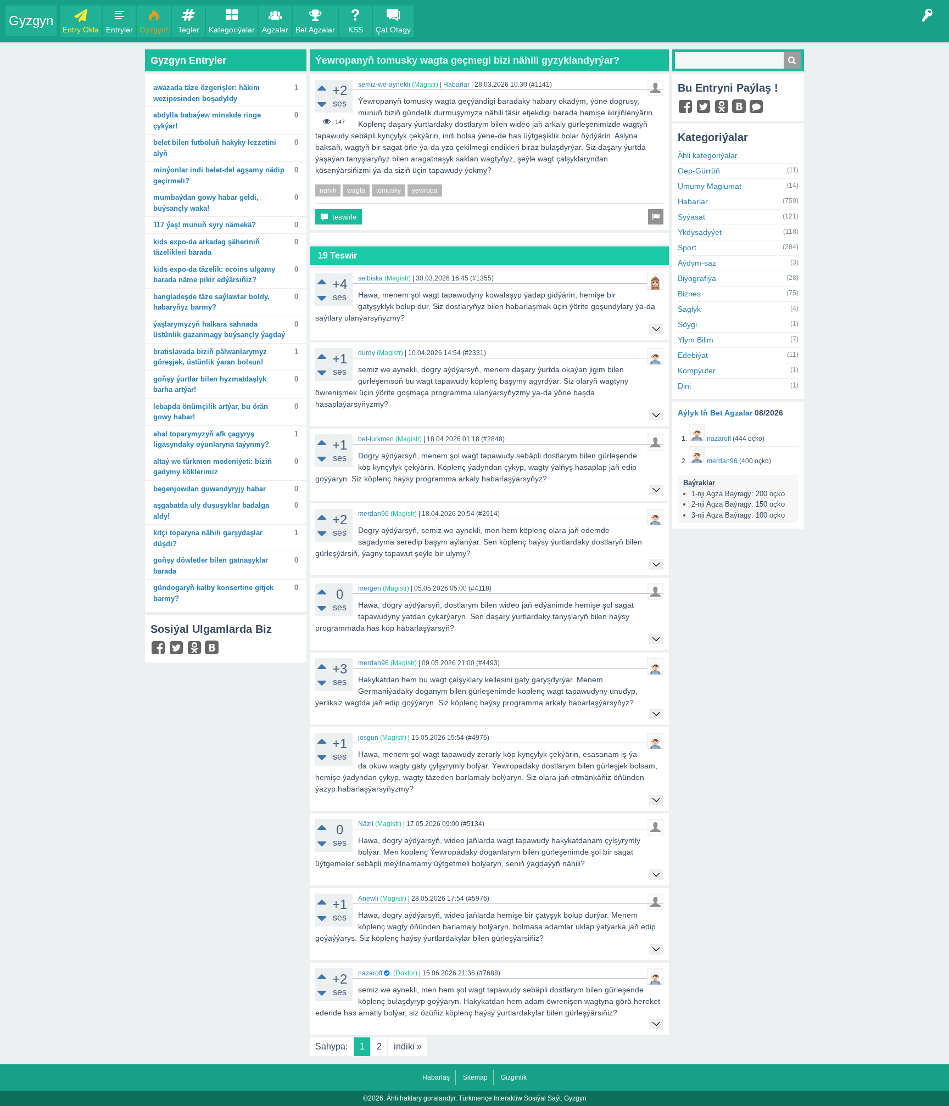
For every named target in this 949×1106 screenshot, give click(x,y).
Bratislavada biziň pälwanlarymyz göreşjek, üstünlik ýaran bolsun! (210, 357)
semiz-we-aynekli (384, 84)
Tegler (188, 29)
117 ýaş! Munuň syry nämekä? (204, 225)
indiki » (408, 1046)
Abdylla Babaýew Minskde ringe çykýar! (207, 120)
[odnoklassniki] (196, 650)
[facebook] (159, 650)
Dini (684, 385)
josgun (368, 738)
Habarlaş (436, 1077)
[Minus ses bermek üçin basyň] (321, 104)
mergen (369, 588)
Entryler (119, 29)
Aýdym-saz (697, 263)
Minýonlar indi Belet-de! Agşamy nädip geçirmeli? (218, 175)
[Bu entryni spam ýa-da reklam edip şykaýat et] (655, 216)
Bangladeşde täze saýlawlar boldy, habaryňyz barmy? (211, 302)
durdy (366, 353)
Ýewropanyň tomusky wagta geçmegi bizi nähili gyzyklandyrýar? (467, 60)
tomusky (388, 190)
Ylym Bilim (695, 339)
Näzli (365, 824)
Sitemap (475, 1077)
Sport (687, 247)
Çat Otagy (393, 29)
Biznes (689, 293)
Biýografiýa (697, 278)
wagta (356, 190)
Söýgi (687, 324)
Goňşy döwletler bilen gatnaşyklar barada (210, 565)
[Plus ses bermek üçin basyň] (321, 87)
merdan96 (373, 514)
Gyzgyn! (153, 29)
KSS (355, 29)
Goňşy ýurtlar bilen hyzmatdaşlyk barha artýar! (209, 384)
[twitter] (178, 650)
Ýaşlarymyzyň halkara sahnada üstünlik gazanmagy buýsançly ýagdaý (219, 329)
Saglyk (689, 309)
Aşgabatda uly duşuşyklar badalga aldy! (211, 510)
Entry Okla (81, 29)
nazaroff (370, 973)
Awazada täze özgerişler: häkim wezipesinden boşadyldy (206, 93)
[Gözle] (792, 60)
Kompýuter (697, 370)
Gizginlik (514, 1077)
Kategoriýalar (232, 29)
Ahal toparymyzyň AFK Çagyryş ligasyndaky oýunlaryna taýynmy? (211, 439)
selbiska (370, 278)
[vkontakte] (213, 649)
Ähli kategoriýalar (708, 155)
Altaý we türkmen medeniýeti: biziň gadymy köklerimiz (212, 466)
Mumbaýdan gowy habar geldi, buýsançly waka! (206, 202)
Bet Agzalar (315, 29)
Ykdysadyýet (700, 232)
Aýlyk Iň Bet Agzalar (715, 412)
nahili (328, 190)
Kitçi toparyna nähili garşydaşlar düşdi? (208, 538)
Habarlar (456, 84)
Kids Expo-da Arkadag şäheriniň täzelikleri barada (206, 247)
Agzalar (275, 29)
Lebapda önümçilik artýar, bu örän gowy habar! (210, 412)
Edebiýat (693, 355)
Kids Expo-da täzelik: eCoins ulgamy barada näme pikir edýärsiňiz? (214, 274)
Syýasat (691, 216)
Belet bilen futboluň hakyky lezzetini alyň (214, 148)
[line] (758, 109)
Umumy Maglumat (709, 186)
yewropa (425, 190)
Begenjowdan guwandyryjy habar (209, 489)
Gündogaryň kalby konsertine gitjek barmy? (213, 593)
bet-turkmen (376, 439)
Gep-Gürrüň (699, 170)
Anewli (368, 898)
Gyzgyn (31, 20)
